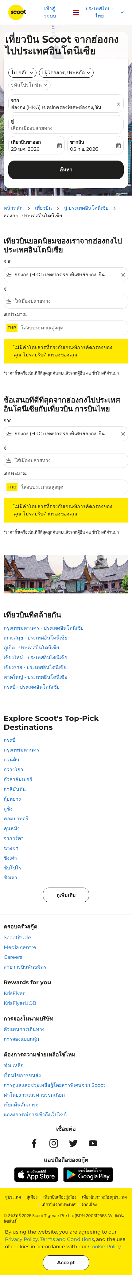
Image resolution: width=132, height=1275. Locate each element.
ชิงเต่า (10, 858)
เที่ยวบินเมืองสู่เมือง (59, 1197)
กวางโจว (13, 769)
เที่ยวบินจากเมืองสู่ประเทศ (104, 1197)
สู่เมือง (32, 1197)
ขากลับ (77, 142)
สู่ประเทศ (13, 1197)
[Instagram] (53, 1143)
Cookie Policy (104, 1247)
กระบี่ (9, 740)
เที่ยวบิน (43, 208)
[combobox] (66, 274)
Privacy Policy (21, 1239)
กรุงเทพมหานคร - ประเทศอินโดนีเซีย (43, 628)
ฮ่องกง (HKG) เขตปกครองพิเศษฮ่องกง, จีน (56, 107)
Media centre (20, 947)
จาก (15, 100)
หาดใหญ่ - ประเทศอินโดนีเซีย (35, 677)
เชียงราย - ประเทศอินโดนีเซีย (35, 667)
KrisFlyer (14, 993)
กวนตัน (11, 760)
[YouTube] (93, 1143)
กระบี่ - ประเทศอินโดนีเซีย (32, 687)
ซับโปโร (12, 868)
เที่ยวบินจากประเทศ (58, 1204)
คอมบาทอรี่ (16, 819)
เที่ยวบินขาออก (26, 142)
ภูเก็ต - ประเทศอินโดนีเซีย (31, 648)
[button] (66, 73)
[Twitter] (73, 1143)
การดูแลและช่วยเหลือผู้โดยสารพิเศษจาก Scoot (55, 1085)
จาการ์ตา (14, 838)
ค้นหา (66, 170)
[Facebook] (34, 1143)
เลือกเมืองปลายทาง (31, 128)
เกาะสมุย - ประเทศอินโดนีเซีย (35, 638)
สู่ (12, 121)
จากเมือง (89, 1204)
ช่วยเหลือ (14, 1065)
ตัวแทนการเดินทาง (24, 1029)
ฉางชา (11, 848)
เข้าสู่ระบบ (50, 12)
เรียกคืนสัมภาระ (21, 1105)
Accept (66, 1262)
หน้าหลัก (13, 208)
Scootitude (17, 937)
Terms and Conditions (67, 1239)
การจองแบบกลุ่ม (21, 1039)
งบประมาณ (15, 314)
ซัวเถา (10, 877)
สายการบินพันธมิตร (25, 967)
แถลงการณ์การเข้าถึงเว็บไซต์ (35, 1115)
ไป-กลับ (19, 73)
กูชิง (8, 809)
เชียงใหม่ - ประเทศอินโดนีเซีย (35, 657)
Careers (13, 957)
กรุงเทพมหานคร (21, 750)
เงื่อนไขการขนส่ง (22, 1075)
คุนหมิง (12, 828)
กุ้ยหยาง (12, 799)
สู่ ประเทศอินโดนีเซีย (86, 208)
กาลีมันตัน (15, 789)
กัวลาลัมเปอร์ (18, 779)
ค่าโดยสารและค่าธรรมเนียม (34, 1095)
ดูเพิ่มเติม (66, 895)
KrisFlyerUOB (20, 1003)
